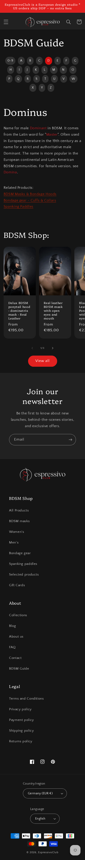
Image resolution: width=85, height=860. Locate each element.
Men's (14, 542)
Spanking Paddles (18, 207)
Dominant (38, 128)
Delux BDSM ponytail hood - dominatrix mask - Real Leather (19, 310)
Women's (16, 532)
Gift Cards (17, 585)
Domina (10, 172)
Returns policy (20, 741)
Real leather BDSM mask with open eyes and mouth (53, 310)
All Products (19, 510)
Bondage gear (20, 553)
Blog (12, 626)
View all (42, 361)
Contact (15, 658)
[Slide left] (32, 348)
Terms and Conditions (26, 698)
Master (52, 135)
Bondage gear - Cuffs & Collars (30, 200)
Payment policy (21, 720)
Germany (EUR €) (40, 793)
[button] (6, 22)
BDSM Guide (19, 669)
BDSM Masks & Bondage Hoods (30, 194)
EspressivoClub (48, 852)
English (40, 818)
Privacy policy (20, 709)
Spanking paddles (23, 564)
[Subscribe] (70, 439)
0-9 (10, 60)
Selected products (24, 574)
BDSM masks (19, 521)
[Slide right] (53, 348)
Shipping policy (21, 731)
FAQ (12, 647)
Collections (18, 615)
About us (16, 636)
